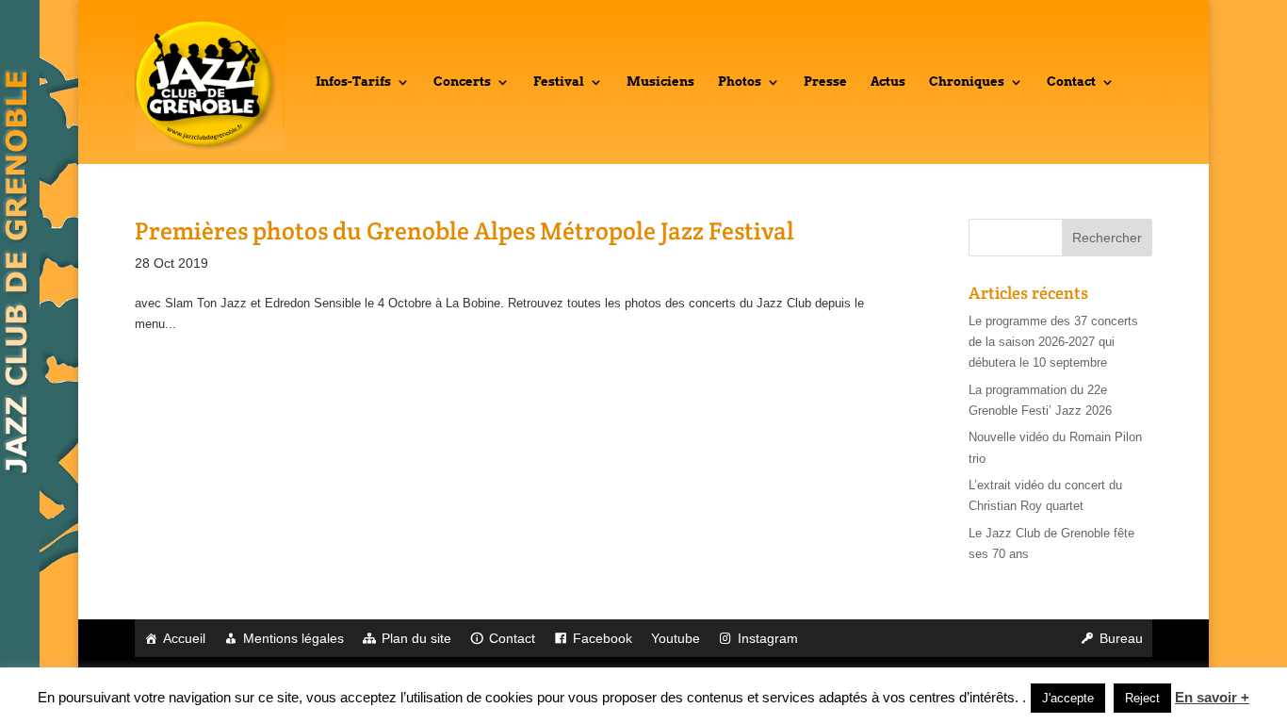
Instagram (768, 638)
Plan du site (416, 638)
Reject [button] (1142, 698)
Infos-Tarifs (353, 82)
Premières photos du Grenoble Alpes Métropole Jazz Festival (464, 230)
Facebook (602, 638)
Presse (825, 82)
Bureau (1121, 638)
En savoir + (1212, 697)
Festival (558, 82)
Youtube (675, 638)
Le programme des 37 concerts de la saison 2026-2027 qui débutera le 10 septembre (1053, 342)
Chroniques (966, 82)
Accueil (184, 638)
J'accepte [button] (1068, 698)
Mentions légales (293, 638)
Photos (739, 82)
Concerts (462, 82)
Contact (1071, 82)
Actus (888, 82)
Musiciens (660, 82)
